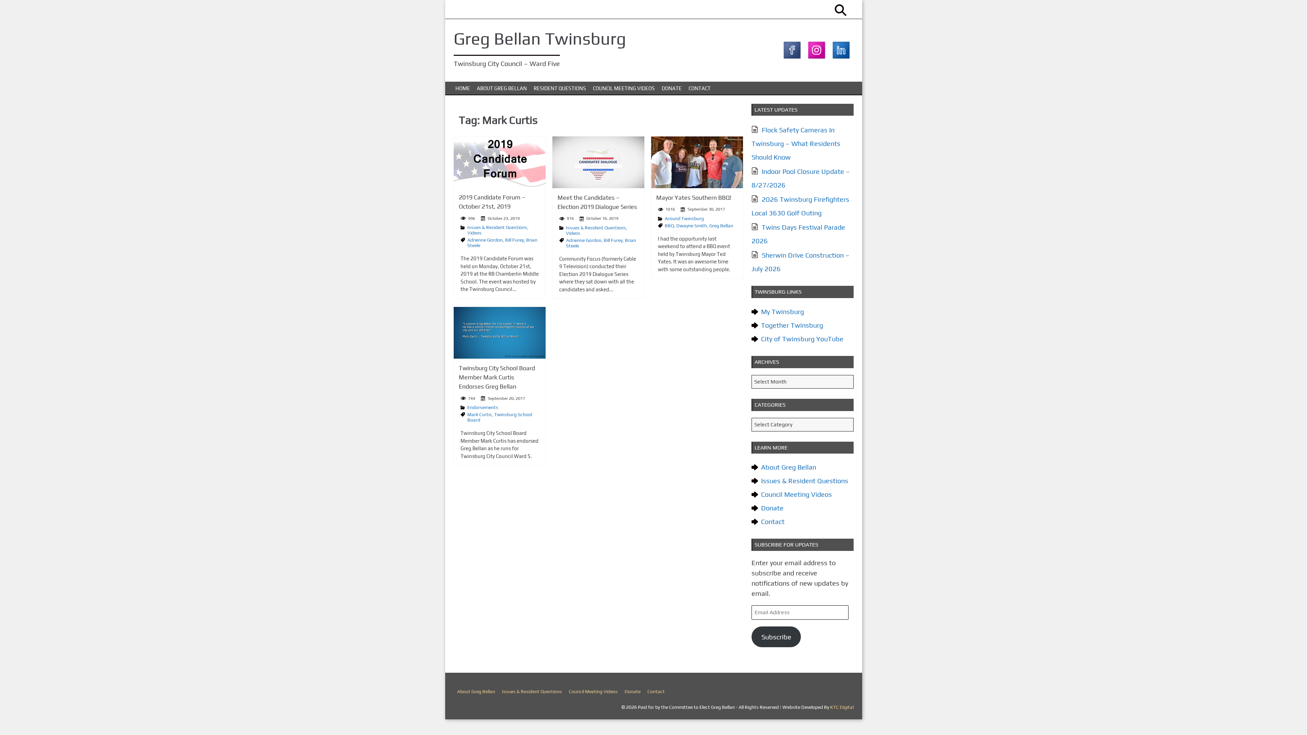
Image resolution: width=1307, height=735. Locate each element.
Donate (672, 88)
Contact (700, 88)
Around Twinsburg (684, 218)
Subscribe (776, 637)
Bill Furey (514, 240)
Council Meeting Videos (624, 88)
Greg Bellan (721, 225)
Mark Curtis (479, 414)
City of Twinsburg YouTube (802, 339)
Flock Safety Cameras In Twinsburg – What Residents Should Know (796, 143)
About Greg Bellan (502, 88)
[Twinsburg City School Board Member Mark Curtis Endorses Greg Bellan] (500, 333)
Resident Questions (560, 88)
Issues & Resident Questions (497, 227)
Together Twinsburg (792, 325)
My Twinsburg (782, 311)
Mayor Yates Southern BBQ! (693, 197)
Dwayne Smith (691, 225)
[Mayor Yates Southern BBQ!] (697, 162)
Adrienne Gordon (485, 240)
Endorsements (482, 407)
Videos (474, 232)
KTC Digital (842, 707)
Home (462, 88)
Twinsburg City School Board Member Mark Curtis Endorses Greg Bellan (497, 377)
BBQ (669, 225)
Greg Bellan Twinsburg (540, 38)
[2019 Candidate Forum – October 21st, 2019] (500, 162)
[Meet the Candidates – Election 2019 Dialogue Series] (598, 162)
